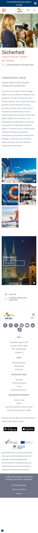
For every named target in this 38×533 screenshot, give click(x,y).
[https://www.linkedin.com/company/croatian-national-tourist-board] (33, 329)
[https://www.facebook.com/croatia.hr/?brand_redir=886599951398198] (5, 329)
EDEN (19, 407)
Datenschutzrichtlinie (19, 493)
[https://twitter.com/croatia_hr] (16, 329)
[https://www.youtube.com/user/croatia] (27, 329)
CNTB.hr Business (19, 386)
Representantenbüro (19, 393)
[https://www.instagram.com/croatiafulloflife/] (11, 329)
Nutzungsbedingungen (19, 488)
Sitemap (19, 497)
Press (19, 390)
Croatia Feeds (19, 403)
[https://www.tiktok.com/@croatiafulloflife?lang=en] (20, 333)
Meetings (19, 383)
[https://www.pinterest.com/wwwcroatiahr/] (22, 329)
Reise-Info (19, 373)
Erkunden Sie (10, 266)
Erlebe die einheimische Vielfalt (19, 414)
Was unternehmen (19, 366)
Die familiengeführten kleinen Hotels (19, 410)
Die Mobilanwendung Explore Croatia (19, 3)
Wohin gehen (19, 370)
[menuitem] (10, 432)
